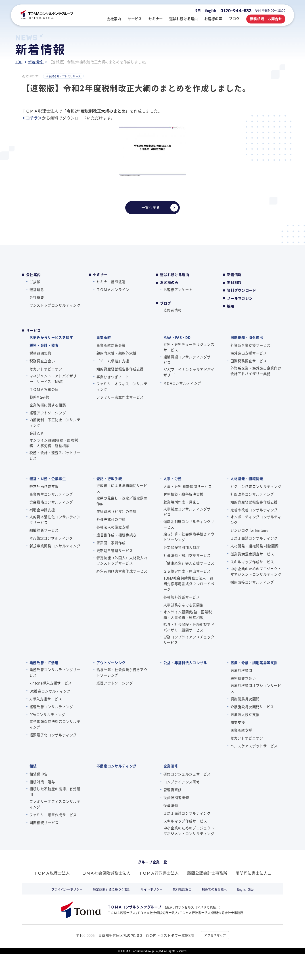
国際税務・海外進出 (246, 337)
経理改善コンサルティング (51, 706)
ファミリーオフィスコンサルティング (121, 386)
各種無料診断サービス (181, 597)
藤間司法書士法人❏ (253, 873)
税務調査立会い (42, 360)
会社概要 (36, 297)
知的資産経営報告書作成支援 (120, 368)
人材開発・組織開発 (246, 478)
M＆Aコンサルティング (182, 382)
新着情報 (234, 274)
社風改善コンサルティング (252, 494)
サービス (33, 330)
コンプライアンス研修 (181, 781)
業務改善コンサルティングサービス (54, 672)
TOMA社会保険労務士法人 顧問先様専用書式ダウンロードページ (188, 584)
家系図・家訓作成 (110, 542)
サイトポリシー (152, 889)
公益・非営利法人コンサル (185, 662)
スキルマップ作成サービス (252, 561)
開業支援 (237, 722)
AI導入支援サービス (45, 698)
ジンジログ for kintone (249, 530)
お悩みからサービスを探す (51, 337)
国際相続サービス (43, 822)
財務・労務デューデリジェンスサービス (188, 347)
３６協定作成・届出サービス (187, 571)
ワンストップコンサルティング (54, 305)
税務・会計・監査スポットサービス (54, 455)
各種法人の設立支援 (112, 527)
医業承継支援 (241, 730)
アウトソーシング (110, 662)
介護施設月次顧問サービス (252, 706)
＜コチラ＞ (32, 118)
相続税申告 (38, 773)
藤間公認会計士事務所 (207, 873)
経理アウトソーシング (47, 412)
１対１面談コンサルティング (254, 537)
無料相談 (234, 282)
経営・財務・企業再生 (47, 478)
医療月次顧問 (241, 670)
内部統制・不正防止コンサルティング (54, 422)
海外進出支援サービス (248, 353)
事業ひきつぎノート (112, 376)
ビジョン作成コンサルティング (255, 486)
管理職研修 (172, 789)
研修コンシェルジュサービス (187, 773)
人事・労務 (172, 478)
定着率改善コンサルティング (254, 509)
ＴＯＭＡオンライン (112, 289)
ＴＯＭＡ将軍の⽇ (43, 389)
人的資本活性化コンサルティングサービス (54, 519)
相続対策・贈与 (42, 781)
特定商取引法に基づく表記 (111, 889)
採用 (197, 10)
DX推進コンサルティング (49, 690)
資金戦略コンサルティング (51, 501)
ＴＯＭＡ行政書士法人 (159, 873)
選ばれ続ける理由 (174, 274)
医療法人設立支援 (244, 714)
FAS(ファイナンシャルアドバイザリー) (189, 372)
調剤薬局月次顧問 (244, 698)
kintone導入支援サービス (50, 682)
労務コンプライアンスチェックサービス (188, 639)
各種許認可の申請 (110, 519)
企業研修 (170, 765)
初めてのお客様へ (214, 889)
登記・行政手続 (109, 478)
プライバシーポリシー (67, 889)
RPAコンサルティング (47, 714)
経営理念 (36, 289)
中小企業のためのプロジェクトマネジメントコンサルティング (255, 571)
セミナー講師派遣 (110, 281)
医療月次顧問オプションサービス (255, 688)
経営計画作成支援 (43, 486)
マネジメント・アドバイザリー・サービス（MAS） (53, 378)
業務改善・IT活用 (43, 662)
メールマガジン (240, 298)
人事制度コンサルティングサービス (188, 511)
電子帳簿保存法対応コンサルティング (54, 724)
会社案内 (33, 274)
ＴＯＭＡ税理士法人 (52, 873)
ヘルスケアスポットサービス (254, 745)
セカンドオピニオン (45, 368)
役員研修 (170, 805)
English (210, 10)
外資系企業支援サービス (250, 345)
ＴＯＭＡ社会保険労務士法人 (104, 873)
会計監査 (36, 433)
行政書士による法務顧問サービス (121, 488)
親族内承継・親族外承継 (116, 353)
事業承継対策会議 (110, 345)
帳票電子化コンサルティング (53, 734)
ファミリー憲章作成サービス (120, 397)
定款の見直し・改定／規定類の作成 (121, 500)
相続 (33, 765)
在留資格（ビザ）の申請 (116, 511)
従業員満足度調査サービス (252, 553)
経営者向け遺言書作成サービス (121, 571)
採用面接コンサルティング (252, 582)
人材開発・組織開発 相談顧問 (254, 545)
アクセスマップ (215, 935)
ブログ (165, 303)
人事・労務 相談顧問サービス (187, 486)
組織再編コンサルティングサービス (188, 359)
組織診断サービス (43, 530)
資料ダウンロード (241, 290)
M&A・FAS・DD (176, 337)
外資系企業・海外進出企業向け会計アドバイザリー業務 (255, 370)
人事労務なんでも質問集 (183, 604)
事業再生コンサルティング (51, 494)
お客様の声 (169, 282)
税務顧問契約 (40, 353)
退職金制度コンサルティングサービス (188, 524)
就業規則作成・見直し (181, 501)
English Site (245, 889)
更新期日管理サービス (114, 550)
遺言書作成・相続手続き (116, 534)
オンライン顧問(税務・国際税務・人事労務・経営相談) (53, 443)
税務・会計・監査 (43, 345)
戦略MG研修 (39, 397)
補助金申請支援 (42, 509)
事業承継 (103, 337)
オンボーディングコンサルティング (255, 519)
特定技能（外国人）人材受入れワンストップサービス (121, 560)
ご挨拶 (34, 281)
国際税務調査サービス (248, 360)
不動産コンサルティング (116, 765)
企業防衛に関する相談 (47, 404)
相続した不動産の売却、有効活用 (54, 791)
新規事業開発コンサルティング (54, 545)
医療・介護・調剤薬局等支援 (254, 662)
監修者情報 (172, 310)
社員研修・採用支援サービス (187, 555)
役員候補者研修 (176, 797)
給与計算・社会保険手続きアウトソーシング (188, 536)
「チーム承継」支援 (112, 360)
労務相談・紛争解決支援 (183, 494)
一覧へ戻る (151, 207)
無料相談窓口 (182, 889)
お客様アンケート (177, 289)
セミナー (100, 274)
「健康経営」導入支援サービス (188, 563)
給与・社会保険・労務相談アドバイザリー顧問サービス (188, 627)
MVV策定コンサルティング (51, 537)
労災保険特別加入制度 (181, 547)
